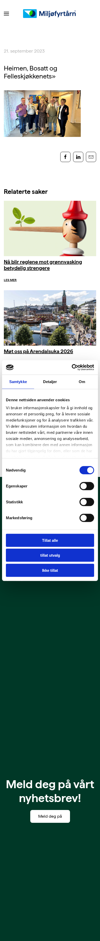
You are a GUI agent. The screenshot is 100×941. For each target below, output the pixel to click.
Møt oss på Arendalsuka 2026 (38, 351)
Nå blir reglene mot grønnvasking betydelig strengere (43, 265)
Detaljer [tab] (50, 381)
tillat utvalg (50, 555)
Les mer (10, 280)
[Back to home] (50, 13)
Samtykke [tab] (18, 381)
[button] (6, 13)
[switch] (86, 486)
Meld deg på (50, 816)
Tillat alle (50, 540)
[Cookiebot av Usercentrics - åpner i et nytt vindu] (72, 367)
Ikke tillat (50, 570)
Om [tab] (82, 381)
